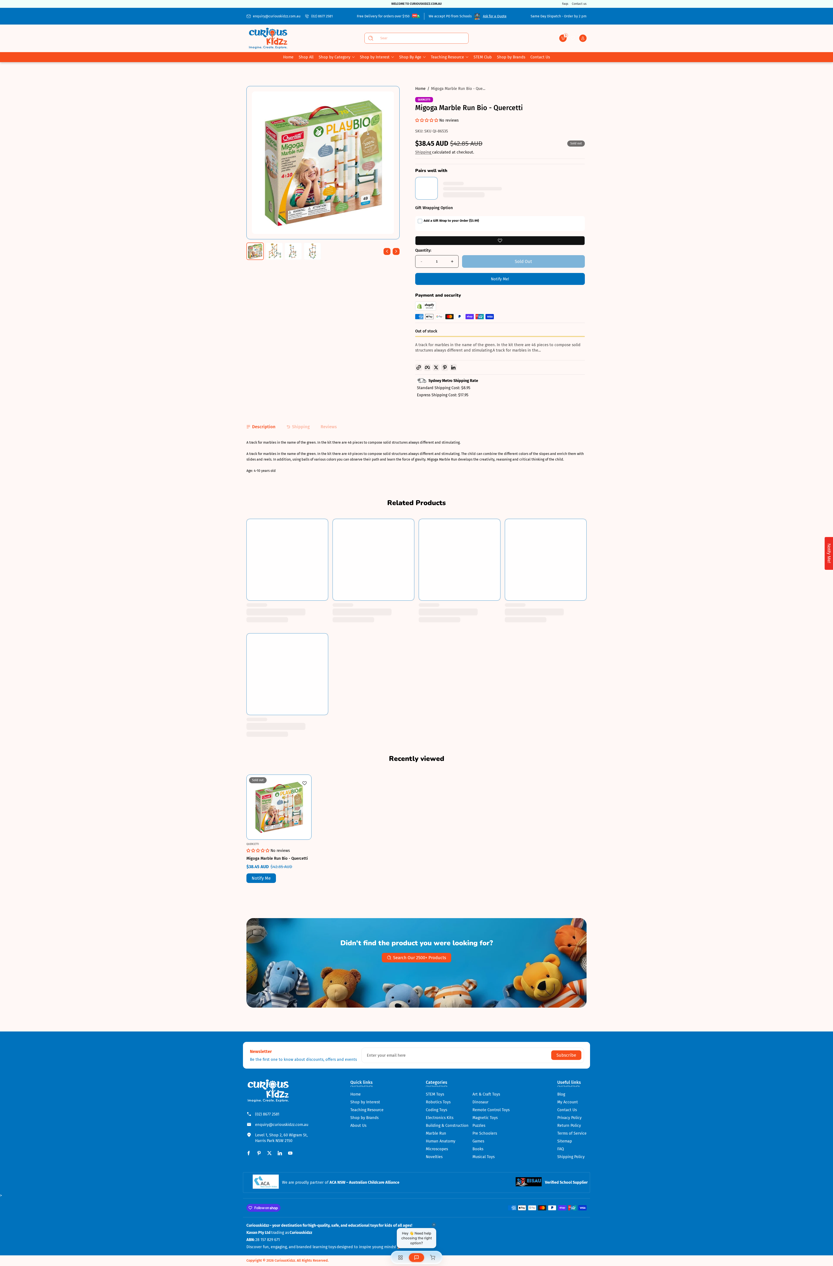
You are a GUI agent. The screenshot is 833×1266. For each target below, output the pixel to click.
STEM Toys (435, 1094)
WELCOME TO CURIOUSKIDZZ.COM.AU (416, 4)
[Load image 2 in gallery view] (274, 251)
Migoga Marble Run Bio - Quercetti (277, 858)
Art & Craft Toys (486, 1094)
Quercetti (424, 99)
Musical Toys (483, 1156)
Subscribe (566, 1055)
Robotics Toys (438, 1102)
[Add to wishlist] (500, 240)
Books (477, 1149)
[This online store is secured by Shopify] (425, 309)
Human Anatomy (440, 1141)
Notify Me (261, 878)
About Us (358, 1125)
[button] (563, 38)
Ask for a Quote (495, 16)
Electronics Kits (439, 1117)
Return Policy (569, 1125)
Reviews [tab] (329, 426)
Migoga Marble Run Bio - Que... (458, 88)
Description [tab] (263, 426)
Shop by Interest (375, 57)
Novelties (434, 1156)
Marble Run (436, 1133)
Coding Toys (436, 1109)
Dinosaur (480, 1102)
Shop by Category (334, 57)
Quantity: (423, 250)
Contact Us (567, 1109)
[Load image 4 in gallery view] (312, 251)
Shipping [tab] (301, 426)
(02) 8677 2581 (322, 16)
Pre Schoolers (484, 1133)
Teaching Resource (447, 57)
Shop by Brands (364, 1117)
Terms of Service (572, 1133)
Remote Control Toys (491, 1109)
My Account (567, 1102)
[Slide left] (387, 251)
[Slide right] (396, 251)
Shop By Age (410, 57)
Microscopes (437, 1149)
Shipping (423, 152)
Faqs (565, 4)
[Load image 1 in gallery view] (255, 251)
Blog (561, 1094)
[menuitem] (367, 1094)
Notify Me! (500, 279)
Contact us (579, 4)
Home (420, 88)
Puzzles (478, 1125)
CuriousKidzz (285, 1260)
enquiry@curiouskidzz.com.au (276, 16)
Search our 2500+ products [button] (419, 957)
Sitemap (564, 1141)
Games (478, 1141)
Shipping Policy (571, 1156)
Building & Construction (447, 1125)
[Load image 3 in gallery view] (293, 251)
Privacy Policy (569, 1117)
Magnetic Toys (485, 1117)
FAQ (560, 1149)
